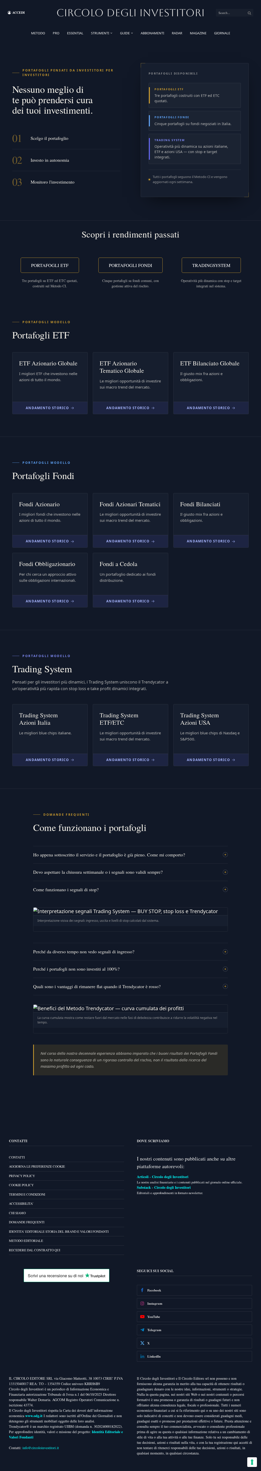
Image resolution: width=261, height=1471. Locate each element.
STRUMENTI (100, 33)
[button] (130, 919)
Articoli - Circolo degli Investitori (162, 1176)
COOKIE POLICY (21, 1185)
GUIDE (125, 33)
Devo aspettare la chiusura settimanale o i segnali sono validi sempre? (98, 872)
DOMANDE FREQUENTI (26, 1222)
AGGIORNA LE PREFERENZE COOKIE (37, 1166)
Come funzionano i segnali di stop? (66, 889)
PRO (56, 33)
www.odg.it (34, 1415)
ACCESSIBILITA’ (21, 1203)
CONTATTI (17, 1157)
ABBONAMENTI (152, 33)
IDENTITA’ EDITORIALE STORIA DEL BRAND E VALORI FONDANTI (59, 1231)
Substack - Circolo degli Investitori (164, 1187)
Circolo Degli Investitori (130, 13)
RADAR (177, 33)
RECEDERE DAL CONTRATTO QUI (34, 1249)
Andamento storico (47, 408)
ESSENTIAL (75, 33)
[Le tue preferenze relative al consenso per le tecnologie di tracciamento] (252, 1462)
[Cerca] (249, 12)
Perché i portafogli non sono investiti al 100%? (76, 969)
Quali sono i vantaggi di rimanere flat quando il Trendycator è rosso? (97, 986)
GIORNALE (222, 33)
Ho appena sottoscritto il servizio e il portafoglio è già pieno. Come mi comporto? (109, 855)
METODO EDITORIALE (26, 1240)
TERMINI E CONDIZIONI (27, 1194)
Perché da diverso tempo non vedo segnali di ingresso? (83, 951)
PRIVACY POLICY (22, 1175)
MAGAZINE (198, 33)
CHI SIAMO (17, 1212)
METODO (38, 33)
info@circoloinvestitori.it (40, 1447)
